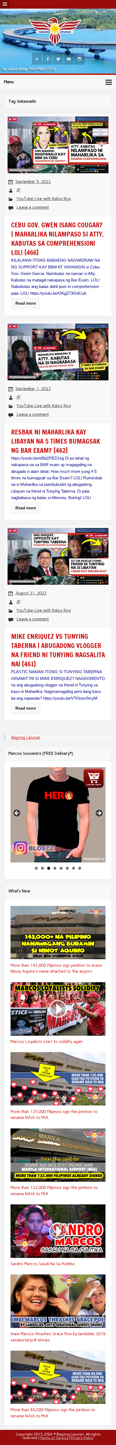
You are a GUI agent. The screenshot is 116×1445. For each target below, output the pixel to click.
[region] (58, 814)
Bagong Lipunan (25, 737)
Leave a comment (32, 207)
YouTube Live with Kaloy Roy (43, 198)
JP (18, 190)
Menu (9, 81)
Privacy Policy (82, 1438)
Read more (25, 303)
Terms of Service (54, 1438)
